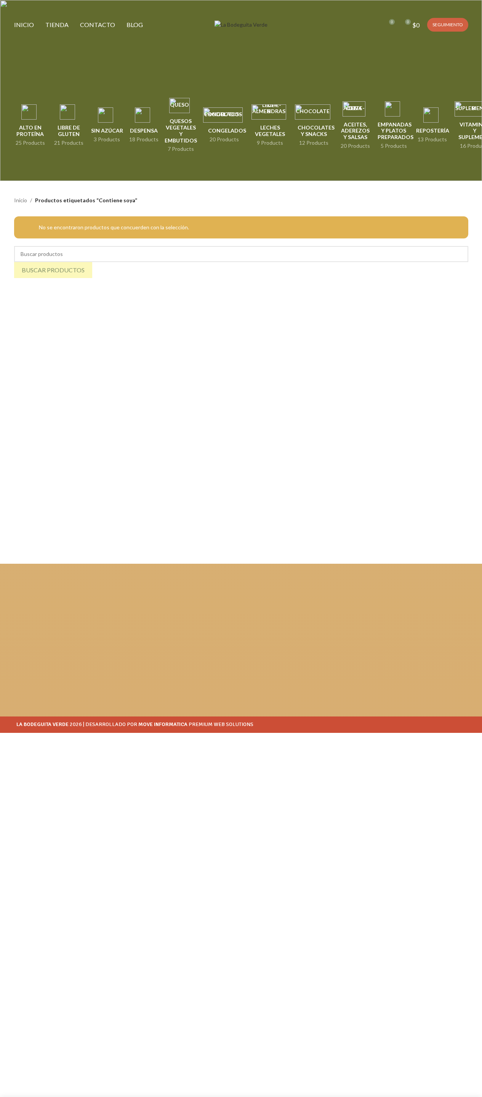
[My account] (361, 24)
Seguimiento (447, 24)
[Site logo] (241, 24)
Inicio (20, 200)
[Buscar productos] (374, 24)
